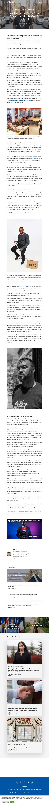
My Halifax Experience (28, 9)
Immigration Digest (35, 792)
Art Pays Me (22, 55)
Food (14, 744)
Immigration (27, 792)
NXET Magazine (34, 158)
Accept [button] (12, 802)
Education (10, 666)
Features (10, 744)
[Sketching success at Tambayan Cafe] (24, 735)
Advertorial (10, 789)
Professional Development (24, 706)
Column (33, 789)
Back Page (19, 789)
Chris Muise (20, 23)
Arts (15, 789)
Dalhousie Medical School (13, 281)
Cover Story (18, 9)
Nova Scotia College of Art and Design (22, 100)
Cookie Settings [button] (6, 802)
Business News (26, 789)
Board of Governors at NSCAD (25, 286)
